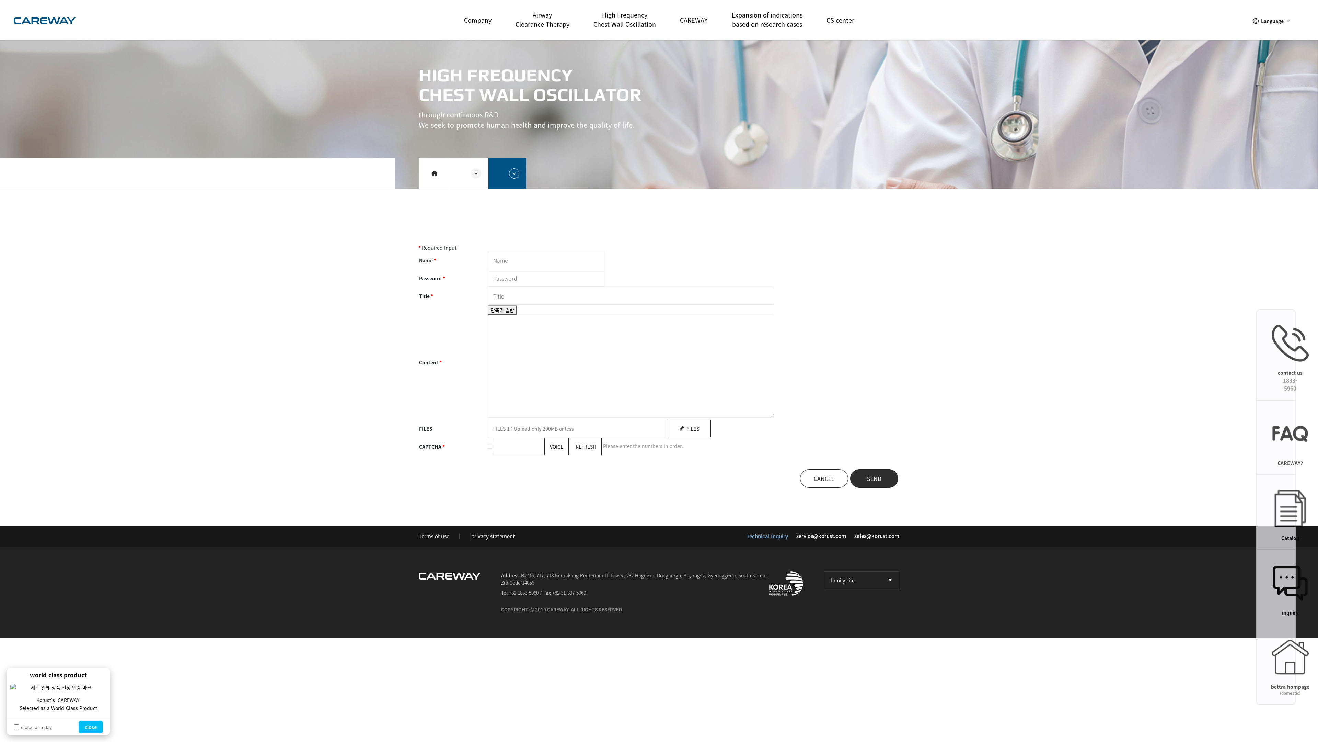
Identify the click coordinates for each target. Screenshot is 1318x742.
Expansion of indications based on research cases (767, 19)
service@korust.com (821, 536)
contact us (1290, 380)
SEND (874, 478)
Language (1272, 21)
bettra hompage (1290, 689)
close (91, 726)
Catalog (1290, 538)
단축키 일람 (502, 309)
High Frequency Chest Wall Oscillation (624, 19)
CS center (840, 20)
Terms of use (434, 536)
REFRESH (586, 446)
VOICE (556, 446)
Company (478, 20)
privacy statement (493, 536)
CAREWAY (694, 20)
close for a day (36, 727)
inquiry (1290, 612)
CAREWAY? (1290, 463)
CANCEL (824, 478)
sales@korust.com (876, 536)
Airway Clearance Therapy (542, 19)
